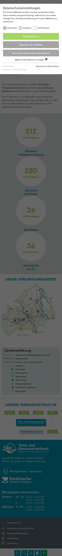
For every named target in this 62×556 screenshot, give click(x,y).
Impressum (41, 66)
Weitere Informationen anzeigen (30, 59)
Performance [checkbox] (43, 27)
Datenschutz (53, 66)
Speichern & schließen (31, 44)
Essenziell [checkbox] (12, 27)
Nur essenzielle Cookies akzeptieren (31, 53)
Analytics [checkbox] (27, 27)
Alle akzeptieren (31, 36)
